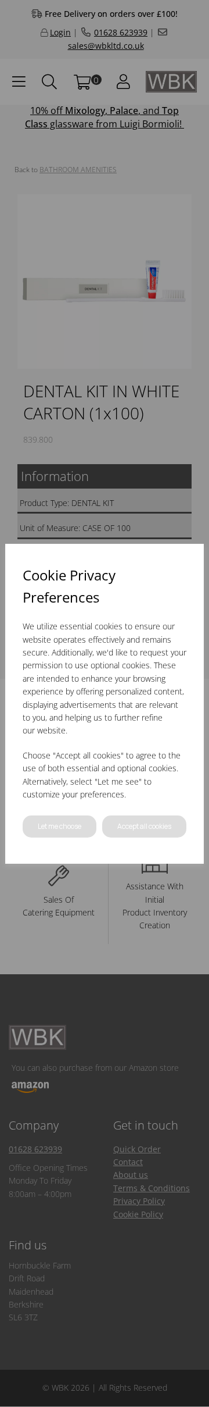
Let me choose (59, 826)
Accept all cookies (144, 826)
